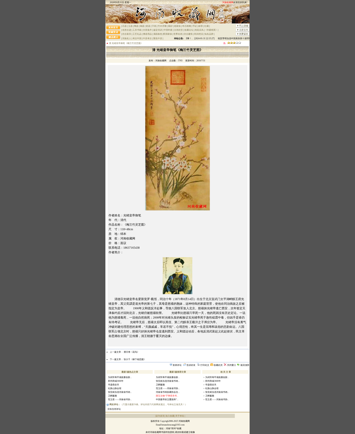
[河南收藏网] (177, 22)
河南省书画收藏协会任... (168, 392)
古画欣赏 (178, 30)
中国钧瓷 (168, 30)
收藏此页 (218, 365)
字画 (154, 26)
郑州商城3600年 (116, 381)
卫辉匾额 (112, 395)
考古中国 (137, 38)
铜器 (142, 26)
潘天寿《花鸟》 (131, 352)
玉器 (130, 26)
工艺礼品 (137, 34)
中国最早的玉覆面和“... (167, 399)
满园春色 (157, 34)
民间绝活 (198, 34)
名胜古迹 (126, 30)
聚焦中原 (157, 38)
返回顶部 (244, 365)
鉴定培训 (157, 30)
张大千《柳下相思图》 (135, 359)
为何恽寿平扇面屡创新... (120, 377)
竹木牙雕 (162, 26)
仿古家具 (126, 34)
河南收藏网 (160, 60)
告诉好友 (191, 365)
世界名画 (177, 34)
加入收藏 (169, 416)
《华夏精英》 (211, 30)
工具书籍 (137, 30)
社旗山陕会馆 (114, 388)
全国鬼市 (147, 30)
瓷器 (148, 26)
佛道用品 (147, 34)
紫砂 (170, 26)
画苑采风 (199, 30)
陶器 (136, 26)
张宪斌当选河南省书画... (120, 392)
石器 (124, 26)
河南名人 (126, 38)
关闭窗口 (231, 365)
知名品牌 (208, 34)
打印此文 (204, 365)
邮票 (200, 26)
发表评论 (177, 365)
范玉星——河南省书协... (120, 399)
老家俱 (177, 26)
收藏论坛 (188, 30)
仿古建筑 (188, 34)
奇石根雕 (186, 26)
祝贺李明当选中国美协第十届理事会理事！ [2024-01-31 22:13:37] (246, 38)
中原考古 (147, 38)
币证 (194, 26)
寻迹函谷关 (113, 384)
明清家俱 (167, 34)
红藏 (206, 26)
